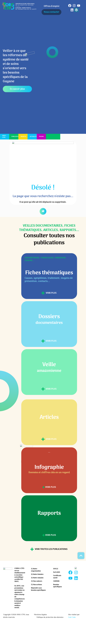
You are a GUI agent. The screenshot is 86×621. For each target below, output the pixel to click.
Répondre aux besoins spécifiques (38, 589)
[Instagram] (74, 5)
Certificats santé (57, 576)
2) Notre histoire (37, 574)
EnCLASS (56, 572)
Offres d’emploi (51, 6)
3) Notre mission (37, 577)
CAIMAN (56, 581)
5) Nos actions (36, 584)
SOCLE (55, 568)
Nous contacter (51, 12)
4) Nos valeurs (36, 581)
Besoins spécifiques (57, 585)
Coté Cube (72, 617)
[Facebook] (70, 5)
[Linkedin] (72, 10)
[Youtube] (78, 5)
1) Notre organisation (36, 569)
